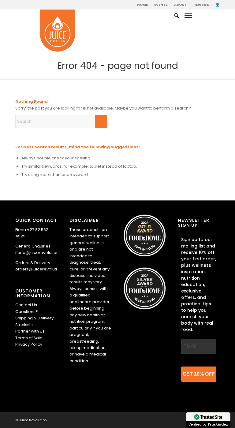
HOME (142, 4)
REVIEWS (201, 4)
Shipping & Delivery (34, 318)
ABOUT (180, 4)
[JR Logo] (57, 30)
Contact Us (26, 305)
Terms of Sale (29, 338)
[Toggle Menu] (188, 15)
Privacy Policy (28, 344)
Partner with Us (30, 331)
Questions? (26, 311)
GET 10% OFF (199, 374)
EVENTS (161, 4)
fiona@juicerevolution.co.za (43, 252)
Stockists (24, 325)
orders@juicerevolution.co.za (44, 269)
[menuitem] (142, 4)
